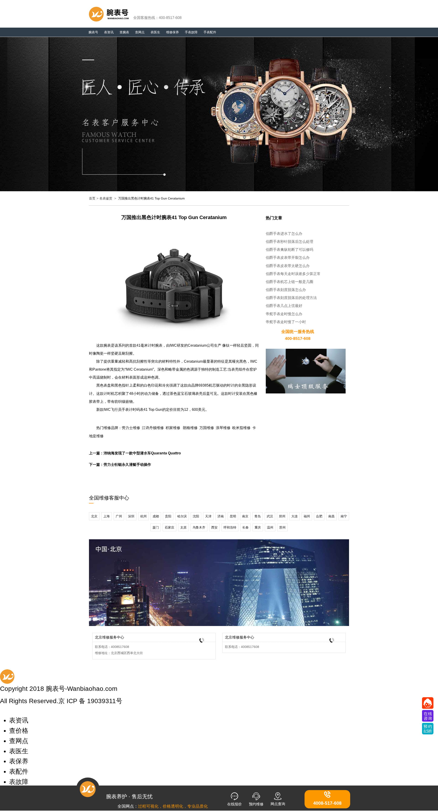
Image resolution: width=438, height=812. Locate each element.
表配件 (18, 771)
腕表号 (93, 32)
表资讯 (109, 32)
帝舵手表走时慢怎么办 (284, 314)
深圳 (131, 516)
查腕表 (124, 32)
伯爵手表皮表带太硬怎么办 (288, 266)
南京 (245, 516)
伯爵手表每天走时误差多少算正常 (293, 274)
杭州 (143, 516)
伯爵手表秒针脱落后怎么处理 (289, 242)
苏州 (282, 527)
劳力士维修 (131, 428)
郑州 (282, 516)
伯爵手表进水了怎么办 (284, 234)
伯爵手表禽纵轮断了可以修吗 (289, 249)
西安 (214, 527)
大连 (294, 516)
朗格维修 (190, 428)
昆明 (233, 516)
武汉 (270, 516)
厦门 (155, 527)
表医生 (155, 32)
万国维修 (206, 428)
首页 (92, 198)
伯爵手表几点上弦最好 (284, 306)
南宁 (344, 516)
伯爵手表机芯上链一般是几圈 (289, 282)
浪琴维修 (223, 428)
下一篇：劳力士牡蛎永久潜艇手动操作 (120, 464)
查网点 (140, 32)
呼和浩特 (230, 527)
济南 (220, 516)
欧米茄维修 (241, 428)
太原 (183, 527)
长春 (245, 527)
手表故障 (191, 32)
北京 (94, 516)
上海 (106, 516)
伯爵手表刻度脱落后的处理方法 (291, 298)
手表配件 (209, 32)
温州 (270, 527)
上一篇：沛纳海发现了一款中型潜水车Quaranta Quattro (135, 453)
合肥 (319, 516)
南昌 (331, 516)
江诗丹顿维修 (153, 428)
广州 (119, 516)
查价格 (18, 730)
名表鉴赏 (105, 198)
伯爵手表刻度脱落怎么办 (286, 290)
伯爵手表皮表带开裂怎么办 (288, 257)
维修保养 (172, 32)
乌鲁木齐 (199, 527)
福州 (307, 516)
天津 (208, 516)
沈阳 (196, 516)
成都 (156, 516)
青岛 (257, 516)
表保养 (18, 761)
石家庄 (169, 527)
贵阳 (168, 516)
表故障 (18, 781)
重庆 (258, 527)
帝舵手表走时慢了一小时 (286, 322)
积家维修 (173, 428)
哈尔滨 (182, 516)
